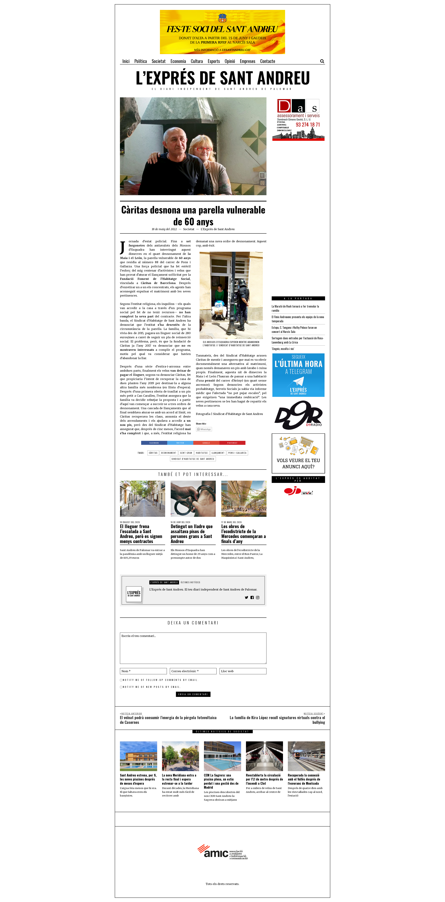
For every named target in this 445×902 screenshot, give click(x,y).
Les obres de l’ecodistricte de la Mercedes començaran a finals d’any (243, 533)
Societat (188, 229)
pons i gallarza (237, 452)
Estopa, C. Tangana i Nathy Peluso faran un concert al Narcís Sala (294, 329)
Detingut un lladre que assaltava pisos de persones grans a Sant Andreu (192, 533)
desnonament (168, 452)
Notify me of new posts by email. (152, 687)
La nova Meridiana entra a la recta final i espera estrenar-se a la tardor (179, 779)
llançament (218, 452)
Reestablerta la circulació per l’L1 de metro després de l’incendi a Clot (264, 779)
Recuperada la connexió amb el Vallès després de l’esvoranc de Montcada (304, 779)
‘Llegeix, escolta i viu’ (283, 349)
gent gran (186, 452)
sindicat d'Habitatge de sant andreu (193, 459)
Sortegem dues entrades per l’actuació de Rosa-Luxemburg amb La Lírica (298, 340)
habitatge (202, 452)
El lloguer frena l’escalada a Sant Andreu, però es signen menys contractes (141, 533)
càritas (153, 452)
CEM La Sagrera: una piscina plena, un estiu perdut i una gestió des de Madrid (221, 781)
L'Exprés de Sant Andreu (218, 229)
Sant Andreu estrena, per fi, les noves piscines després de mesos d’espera (138, 779)
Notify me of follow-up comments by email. (161, 680)
